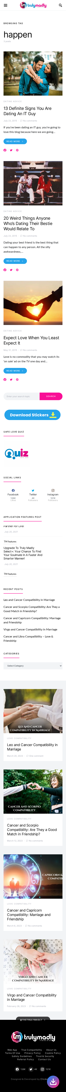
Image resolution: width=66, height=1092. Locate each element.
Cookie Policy (53, 1053)
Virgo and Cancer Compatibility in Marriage (30, 629)
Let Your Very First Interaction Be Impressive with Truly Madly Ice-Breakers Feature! (23, 572)
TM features (10, 531)
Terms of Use (12, 1053)
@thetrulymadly (31, 1020)
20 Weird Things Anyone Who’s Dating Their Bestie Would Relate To (28, 223)
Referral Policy (25, 1059)
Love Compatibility (19, 738)
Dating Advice (13, 101)
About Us (51, 1050)
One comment (36, 756)
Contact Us (44, 1059)
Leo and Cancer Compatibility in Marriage (29, 600)
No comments (30, 120)
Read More (13, 141)
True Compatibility (31, 1050)
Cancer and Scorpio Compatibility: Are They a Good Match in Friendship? (32, 829)
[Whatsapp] (53, 1082)
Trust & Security (45, 1056)
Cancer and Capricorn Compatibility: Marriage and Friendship (29, 914)
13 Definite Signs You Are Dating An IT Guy (27, 111)
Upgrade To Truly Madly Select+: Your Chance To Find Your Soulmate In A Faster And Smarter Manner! (23, 542)
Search (51, 396)
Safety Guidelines (22, 1056)
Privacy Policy (32, 1053)
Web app (12, 1050)
